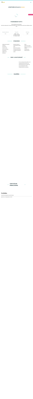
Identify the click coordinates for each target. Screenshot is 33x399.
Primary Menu (31, 2)
